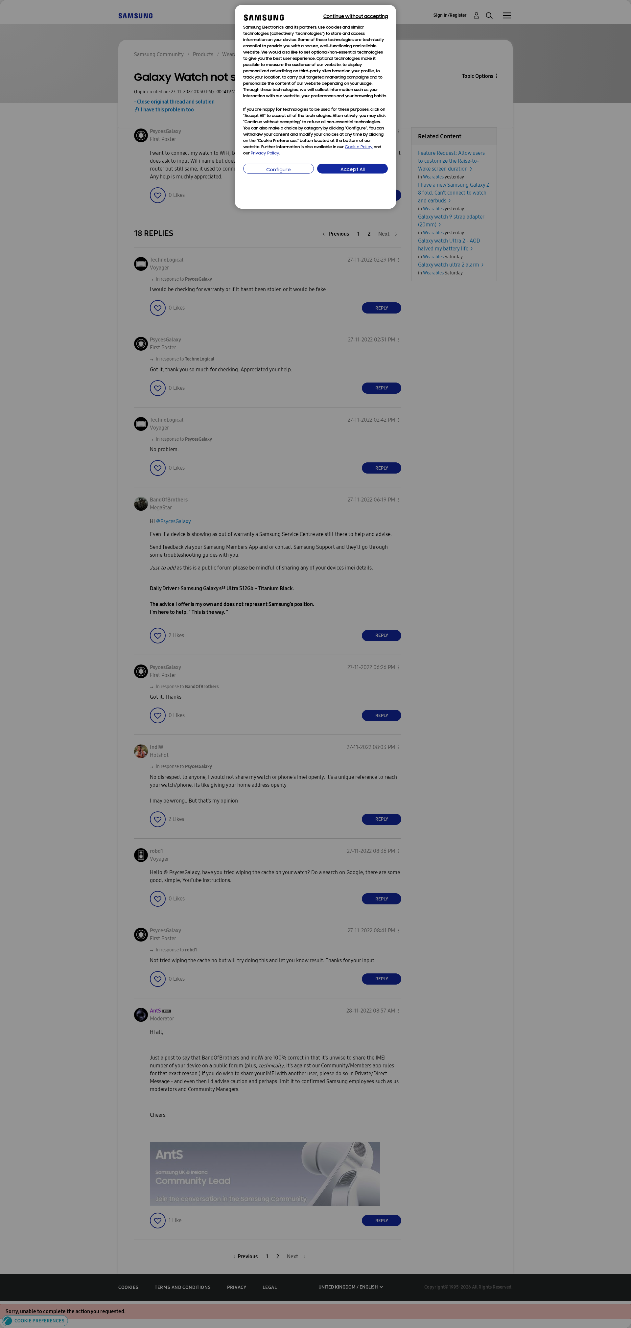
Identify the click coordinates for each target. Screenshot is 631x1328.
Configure (278, 170)
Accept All (352, 169)
